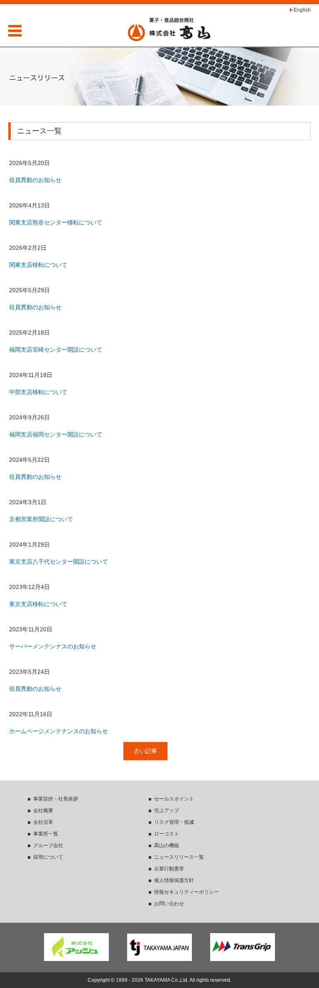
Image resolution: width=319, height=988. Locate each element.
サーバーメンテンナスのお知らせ (52, 646)
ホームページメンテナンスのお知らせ (58, 731)
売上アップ (166, 810)
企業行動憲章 (169, 869)
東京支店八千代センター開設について (58, 561)
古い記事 (145, 751)
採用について (48, 857)
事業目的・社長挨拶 (55, 799)
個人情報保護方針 (174, 880)
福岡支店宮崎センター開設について (55, 349)
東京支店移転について (38, 604)
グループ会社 (48, 845)
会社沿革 (43, 822)
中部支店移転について (38, 392)
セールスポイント (174, 799)
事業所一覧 (45, 834)
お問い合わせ (169, 904)
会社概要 (43, 810)
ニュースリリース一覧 (179, 857)
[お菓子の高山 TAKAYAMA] (169, 29)
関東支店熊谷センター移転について (55, 222)
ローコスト (166, 834)
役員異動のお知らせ (35, 180)
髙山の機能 (166, 845)
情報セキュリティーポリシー (186, 892)
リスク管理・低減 (174, 822)
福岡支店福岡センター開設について (55, 434)
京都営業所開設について (41, 519)
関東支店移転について (38, 264)
